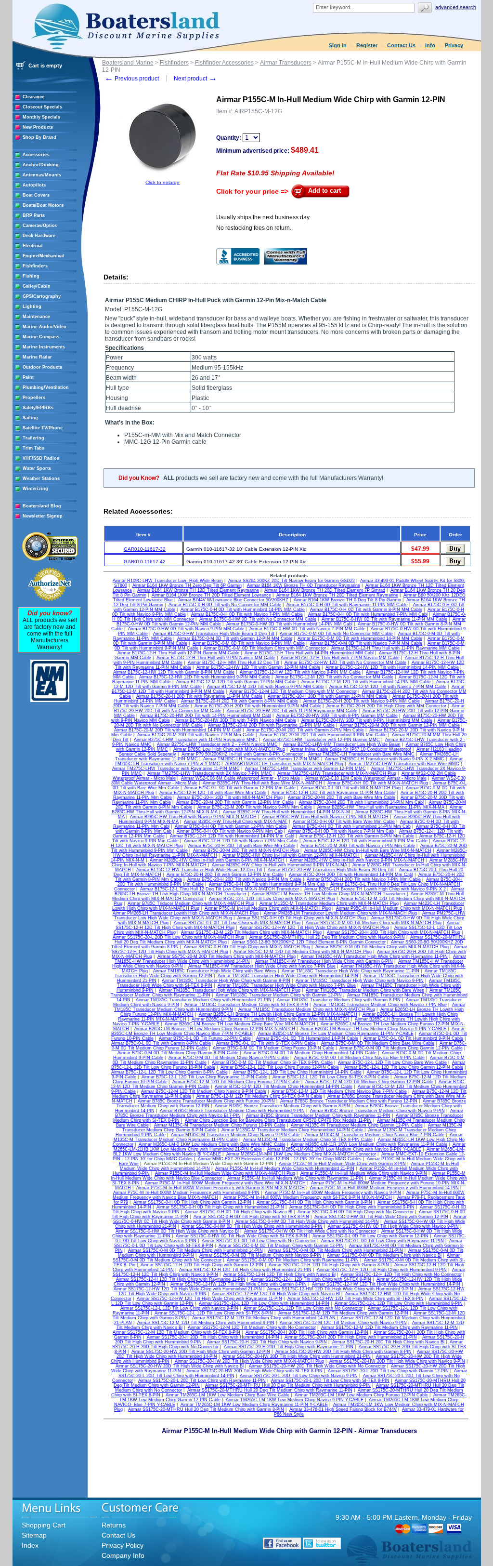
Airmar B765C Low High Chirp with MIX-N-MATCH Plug (229, 749)
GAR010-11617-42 (145, 561)
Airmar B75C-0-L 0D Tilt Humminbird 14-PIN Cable (307, 1038)
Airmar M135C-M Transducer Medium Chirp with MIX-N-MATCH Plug (329, 903)
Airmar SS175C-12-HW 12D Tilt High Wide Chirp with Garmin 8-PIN (238, 1284)
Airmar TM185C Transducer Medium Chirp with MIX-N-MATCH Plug (306, 1009)
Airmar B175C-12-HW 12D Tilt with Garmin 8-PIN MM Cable (173, 672)
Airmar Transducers (285, 62)
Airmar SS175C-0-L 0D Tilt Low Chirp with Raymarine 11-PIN (382, 1240)
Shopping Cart (43, 1525)
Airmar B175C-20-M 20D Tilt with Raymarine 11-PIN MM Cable (271, 725)
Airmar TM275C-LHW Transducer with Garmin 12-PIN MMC (305, 768)
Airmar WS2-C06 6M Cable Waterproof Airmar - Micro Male (240, 778)
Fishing (31, 276)
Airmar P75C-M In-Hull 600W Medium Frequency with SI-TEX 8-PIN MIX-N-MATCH (307, 1197)
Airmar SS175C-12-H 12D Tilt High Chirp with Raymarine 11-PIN (181, 1279)
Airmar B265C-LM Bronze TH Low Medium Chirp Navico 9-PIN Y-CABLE (373, 1028)
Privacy (454, 45)
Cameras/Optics (40, 225)
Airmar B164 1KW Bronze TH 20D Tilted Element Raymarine (337, 595)
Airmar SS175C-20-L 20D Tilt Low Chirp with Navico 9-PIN (299, 1375)
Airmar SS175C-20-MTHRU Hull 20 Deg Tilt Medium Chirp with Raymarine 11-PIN (269, 1390)
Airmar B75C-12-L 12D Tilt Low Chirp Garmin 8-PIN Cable (169, 1072)
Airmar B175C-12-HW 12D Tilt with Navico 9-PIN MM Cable (300, 672)
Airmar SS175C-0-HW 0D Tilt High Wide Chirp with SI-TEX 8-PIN (241, 1236)
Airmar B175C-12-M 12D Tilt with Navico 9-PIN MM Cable (265, 686)
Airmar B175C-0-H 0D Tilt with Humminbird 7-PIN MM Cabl (368, 614)
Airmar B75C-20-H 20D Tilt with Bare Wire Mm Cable (241, 845)
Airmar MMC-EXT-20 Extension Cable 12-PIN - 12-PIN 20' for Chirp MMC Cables (280, 1158)
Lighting (32, 306)
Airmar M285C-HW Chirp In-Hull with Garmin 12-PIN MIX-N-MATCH (291, 855)
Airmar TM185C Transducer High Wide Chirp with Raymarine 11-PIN (350, 971)
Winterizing (35, 488)
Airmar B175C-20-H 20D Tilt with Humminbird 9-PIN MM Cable (258, 705)
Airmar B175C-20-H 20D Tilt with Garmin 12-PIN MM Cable (327, 696)
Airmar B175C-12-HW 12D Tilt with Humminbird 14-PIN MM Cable (392, 667)
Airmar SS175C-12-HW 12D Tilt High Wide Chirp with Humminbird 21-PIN (188, 1289)
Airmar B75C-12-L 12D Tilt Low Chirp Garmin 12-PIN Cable (403, 1067)
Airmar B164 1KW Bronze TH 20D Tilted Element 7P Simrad (324, 590)
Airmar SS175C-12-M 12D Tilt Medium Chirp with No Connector (252, 1327)
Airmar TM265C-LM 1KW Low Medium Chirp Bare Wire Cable (227, 1395)
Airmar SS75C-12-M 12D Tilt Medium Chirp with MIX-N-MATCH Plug (303, 951)
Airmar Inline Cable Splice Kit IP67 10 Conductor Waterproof (350, 749)
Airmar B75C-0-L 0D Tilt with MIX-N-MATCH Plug (351, 787)
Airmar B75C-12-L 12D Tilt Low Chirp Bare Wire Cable (392, 1062)
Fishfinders (35, 266)
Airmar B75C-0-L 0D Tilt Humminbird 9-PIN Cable (413, 1038)
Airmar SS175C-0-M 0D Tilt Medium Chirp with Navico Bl (384, 1255)
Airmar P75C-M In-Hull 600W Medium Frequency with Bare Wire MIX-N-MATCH (225, 1183)
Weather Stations (41, 478)
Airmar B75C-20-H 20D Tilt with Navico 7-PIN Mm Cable (364, 879)
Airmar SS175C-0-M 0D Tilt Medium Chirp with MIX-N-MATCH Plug (373, 922)
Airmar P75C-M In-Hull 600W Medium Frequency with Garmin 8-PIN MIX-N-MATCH (220, 1187)
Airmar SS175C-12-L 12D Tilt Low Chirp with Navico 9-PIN (179, 1308)
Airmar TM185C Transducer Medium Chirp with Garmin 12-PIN (279, 995)
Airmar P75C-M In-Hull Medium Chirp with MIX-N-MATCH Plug (268, 908)
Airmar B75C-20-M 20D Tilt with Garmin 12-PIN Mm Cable (235, 802)
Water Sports (37, 468)
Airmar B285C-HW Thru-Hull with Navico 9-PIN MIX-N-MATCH (193, 816)
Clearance (33, 96)
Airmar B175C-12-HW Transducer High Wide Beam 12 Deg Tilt (199, 869)
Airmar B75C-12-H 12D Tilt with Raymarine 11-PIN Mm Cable (333, 792)
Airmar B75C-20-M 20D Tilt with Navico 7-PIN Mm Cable (357, 845)
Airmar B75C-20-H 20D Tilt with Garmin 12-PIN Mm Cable (225, 874)
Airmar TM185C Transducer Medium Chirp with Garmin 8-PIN (339, 999)
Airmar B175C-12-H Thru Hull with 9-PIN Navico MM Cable (215, 657)
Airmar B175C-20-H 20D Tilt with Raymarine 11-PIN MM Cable (199, 696)
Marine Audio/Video (44, 326)
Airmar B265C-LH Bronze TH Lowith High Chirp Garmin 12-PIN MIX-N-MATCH (278, 1014)
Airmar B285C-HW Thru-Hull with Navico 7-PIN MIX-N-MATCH (325, 816)
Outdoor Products (42, 367)
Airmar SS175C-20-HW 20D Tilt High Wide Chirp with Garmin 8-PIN (343, 1351)
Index (30, 1545)
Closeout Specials (42, 107)
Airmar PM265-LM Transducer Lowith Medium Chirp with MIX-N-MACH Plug (340, 913)
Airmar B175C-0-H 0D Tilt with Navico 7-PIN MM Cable (247, 614)
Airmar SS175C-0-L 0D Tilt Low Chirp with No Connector (259, 1240)
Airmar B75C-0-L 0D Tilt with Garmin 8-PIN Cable (161, 1043)
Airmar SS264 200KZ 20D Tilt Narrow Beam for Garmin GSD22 (291, 580)
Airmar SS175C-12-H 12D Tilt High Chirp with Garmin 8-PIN (329, 1264)
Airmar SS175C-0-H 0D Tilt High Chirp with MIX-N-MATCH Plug (301, 918)
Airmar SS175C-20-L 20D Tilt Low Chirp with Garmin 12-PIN (388, 1370)
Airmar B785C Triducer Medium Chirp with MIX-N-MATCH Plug (191, 903)
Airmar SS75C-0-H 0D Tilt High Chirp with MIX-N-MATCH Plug (247, 946)
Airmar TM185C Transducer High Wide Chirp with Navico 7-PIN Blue (287, 985)
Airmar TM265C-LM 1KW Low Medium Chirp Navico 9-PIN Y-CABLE (294, 1399)
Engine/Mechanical (43, 255)
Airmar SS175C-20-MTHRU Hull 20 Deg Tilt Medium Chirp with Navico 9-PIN (327, 937)
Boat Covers (36, 195)
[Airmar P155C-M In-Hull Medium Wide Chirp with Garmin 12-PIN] (162, 178)
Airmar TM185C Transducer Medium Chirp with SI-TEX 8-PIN (246, 1004)
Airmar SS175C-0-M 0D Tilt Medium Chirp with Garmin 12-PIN (281, 1245)
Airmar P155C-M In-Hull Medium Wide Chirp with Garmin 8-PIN (342, 1163)
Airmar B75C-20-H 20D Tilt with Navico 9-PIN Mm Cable (244, 879)
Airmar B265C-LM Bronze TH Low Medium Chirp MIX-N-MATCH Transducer (328, 893)
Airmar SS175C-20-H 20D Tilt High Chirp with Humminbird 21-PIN (351, 1337)
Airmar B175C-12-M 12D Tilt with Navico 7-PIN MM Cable (387, 686)
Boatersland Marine (128, 62)
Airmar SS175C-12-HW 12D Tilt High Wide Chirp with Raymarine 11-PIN (209, 1298)
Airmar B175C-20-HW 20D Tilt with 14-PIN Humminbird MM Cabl (205, 715)
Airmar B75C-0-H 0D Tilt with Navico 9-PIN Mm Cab (230, 831)
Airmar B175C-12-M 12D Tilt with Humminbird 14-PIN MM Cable (366, 681)
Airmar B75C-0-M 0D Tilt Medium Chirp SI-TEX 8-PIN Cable (272, 1062)
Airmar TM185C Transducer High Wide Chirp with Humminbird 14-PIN (288, 975)
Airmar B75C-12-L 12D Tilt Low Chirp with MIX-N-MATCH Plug (272, 898)
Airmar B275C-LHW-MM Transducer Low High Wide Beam (342, 744)
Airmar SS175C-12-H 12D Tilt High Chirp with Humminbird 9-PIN (382, 1269)
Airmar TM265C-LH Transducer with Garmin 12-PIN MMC (261, 758)
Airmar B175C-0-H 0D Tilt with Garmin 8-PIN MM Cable (366, 609)
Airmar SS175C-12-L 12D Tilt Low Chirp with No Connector (303, 1308)
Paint (28, 377)
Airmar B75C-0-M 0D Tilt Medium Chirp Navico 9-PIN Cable (229, 1057)
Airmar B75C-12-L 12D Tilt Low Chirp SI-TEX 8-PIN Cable (330, 1077)
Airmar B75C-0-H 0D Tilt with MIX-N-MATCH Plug (377, 783)
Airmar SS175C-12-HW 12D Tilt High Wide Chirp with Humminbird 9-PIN (340, 1289)
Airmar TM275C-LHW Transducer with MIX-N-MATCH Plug (336, 773)
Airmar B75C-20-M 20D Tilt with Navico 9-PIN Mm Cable (254, 807)
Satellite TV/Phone (43, 427)
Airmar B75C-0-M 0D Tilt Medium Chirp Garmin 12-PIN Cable (401, 1048)
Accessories (36, 154)
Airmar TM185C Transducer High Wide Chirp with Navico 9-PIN (360, 980)
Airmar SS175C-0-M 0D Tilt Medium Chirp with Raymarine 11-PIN (293, 1260)
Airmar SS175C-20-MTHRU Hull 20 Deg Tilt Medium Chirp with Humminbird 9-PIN (288, 1385)
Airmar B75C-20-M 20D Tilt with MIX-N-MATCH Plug (246, 850)
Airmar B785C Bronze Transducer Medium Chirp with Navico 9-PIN (377, 1110)
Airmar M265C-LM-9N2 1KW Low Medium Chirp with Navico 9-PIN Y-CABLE (344, 1149)
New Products (38, 127)
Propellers (34, 397)
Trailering (33, 438)
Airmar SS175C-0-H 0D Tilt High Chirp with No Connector (356, 1211)
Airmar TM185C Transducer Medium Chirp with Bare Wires (365, 990)
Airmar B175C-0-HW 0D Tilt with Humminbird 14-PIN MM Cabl (289, 624)
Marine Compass (41, 336)
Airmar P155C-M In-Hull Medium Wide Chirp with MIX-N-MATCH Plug (225, 1173)
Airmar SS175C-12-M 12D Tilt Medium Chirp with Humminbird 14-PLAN (264, 1317)
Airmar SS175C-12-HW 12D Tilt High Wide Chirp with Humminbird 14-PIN (386, 1284)
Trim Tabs (33, 448)
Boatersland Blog (42, 506)
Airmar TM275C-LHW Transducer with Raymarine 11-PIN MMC (176, 768)
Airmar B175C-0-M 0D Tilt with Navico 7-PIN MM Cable (366, 643)
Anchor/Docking (41, 164)
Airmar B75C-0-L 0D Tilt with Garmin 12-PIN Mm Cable (240, 787)
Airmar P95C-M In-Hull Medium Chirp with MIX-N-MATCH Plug (399, 908)
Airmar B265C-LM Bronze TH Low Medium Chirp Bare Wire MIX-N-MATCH (240, 1024)
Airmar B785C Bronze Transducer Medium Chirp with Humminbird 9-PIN (232, 1110)
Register (366, 45)
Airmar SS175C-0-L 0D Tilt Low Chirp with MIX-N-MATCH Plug (237, 922)
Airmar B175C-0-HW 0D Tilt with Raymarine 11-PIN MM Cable (384, 619)
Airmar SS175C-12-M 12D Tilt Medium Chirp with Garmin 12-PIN (343, 1313)
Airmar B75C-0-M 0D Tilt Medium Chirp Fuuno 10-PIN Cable (273, 1048)
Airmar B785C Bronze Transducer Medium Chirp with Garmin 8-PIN (282, 1105)
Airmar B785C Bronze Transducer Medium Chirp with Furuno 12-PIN (348, 1101)
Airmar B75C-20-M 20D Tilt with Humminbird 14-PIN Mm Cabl (361, 802)
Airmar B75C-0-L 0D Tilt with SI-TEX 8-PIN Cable (266, 1043)
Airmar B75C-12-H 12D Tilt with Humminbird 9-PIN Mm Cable (365, 840)
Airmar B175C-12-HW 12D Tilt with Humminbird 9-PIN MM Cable (204, 677)
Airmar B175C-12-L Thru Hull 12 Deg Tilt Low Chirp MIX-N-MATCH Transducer (219, 889)
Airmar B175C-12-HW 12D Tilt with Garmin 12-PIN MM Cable (258, 667)
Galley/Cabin (37, 286)
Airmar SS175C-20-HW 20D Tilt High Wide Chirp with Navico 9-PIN (397, 1361)
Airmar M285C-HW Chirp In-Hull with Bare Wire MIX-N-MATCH (367, 850)
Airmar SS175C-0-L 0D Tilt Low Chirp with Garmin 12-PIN (370, 1236)
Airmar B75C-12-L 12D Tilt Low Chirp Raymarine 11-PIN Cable (204, 1077)
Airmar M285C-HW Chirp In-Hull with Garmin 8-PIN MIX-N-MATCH (217, 860)
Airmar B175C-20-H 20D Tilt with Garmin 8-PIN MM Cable (239, 701)
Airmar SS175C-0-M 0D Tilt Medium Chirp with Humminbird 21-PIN (335, 1250)
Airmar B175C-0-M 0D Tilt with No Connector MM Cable (336, 633)
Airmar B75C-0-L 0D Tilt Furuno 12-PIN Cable (205, 1038)
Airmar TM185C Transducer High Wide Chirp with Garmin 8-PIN (226, 980)
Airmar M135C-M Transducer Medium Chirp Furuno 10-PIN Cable (219, 1125)
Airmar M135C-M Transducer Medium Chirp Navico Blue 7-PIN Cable (374, 1134)
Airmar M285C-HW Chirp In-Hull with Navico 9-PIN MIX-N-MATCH (357, 860)
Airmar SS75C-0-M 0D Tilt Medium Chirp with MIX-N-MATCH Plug (382, 946)
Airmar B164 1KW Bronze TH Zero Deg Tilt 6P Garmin (187, 585)
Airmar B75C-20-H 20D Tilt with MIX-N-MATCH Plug (230, 797)
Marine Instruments (44, 347)
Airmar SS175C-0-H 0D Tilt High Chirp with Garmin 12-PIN (192, 1202)
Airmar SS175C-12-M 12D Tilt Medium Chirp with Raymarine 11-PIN (389, 1327)
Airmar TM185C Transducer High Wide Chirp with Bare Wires (214, 971)
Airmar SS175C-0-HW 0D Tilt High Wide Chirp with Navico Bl (177, 1231)
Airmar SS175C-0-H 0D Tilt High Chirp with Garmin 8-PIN (314, 1202)
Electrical (33, 245)
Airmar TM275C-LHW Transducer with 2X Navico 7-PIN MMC (209, 773)
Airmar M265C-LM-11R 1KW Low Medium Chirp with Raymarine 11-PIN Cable (369, 1144)
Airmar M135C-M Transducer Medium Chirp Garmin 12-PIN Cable (357, 1125)
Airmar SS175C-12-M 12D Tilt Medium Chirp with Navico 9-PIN (343, 1322)
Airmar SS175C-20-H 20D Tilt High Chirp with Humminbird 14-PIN (213, 1337)
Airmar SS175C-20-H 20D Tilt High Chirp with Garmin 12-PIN (307, 1332)
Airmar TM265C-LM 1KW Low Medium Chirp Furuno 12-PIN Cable (361, 1395)
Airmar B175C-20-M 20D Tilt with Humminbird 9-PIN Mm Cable (323, 734)
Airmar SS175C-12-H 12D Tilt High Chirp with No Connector (401, 1274)
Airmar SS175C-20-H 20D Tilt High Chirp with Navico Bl (388, 1342)
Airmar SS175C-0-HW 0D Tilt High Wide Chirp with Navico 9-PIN (393, 1226)
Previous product (131, 78)
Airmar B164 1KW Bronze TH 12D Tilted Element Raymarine (198, 590)
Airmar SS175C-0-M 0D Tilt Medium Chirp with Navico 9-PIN (260, 1255)
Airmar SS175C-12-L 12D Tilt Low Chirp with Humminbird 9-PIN (399, 1303)
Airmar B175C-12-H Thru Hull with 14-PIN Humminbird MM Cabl (309, 652)
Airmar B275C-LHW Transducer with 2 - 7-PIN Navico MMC (217, 744)
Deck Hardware (39, 235)
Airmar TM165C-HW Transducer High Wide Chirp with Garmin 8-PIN (324, 961)
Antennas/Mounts (42, 175)
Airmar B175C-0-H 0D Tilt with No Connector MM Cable (225, 604)
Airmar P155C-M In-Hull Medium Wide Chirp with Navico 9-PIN (363, 1173)
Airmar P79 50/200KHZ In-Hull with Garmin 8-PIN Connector (242, 754)
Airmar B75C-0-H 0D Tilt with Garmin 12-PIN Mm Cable (231, 826)
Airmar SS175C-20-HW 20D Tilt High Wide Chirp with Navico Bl (180, 1366)
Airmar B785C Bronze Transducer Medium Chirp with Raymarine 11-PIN (318, 1115)
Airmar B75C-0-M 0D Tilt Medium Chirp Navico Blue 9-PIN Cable (359, 1057)
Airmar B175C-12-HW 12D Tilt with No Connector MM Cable (345, 662)
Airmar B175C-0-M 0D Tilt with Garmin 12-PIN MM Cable (234, 638)
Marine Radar (37, 357)
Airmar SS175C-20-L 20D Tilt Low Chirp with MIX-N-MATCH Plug (178, 937)
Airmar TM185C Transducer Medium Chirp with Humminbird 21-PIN (204, 999)
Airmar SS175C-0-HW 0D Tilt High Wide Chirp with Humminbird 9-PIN (252, 1226)
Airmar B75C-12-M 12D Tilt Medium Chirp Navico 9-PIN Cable (203, 1091)
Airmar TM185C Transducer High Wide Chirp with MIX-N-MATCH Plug (229, 990)
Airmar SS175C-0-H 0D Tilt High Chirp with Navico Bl (238, 1211)
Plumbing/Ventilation (46, 387)
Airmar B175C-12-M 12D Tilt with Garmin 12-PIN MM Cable (236, 681)
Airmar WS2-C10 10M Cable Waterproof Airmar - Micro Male (366, 778)
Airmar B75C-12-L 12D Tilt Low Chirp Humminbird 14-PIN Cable (297, 1072)
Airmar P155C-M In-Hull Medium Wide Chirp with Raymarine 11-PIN (295, 1178)
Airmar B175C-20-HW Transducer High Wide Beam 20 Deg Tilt (331, 869)
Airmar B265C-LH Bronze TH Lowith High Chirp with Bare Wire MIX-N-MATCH (271, 1019)
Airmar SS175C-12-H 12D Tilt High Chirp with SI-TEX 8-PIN (311, 1279)
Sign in (338, 45)
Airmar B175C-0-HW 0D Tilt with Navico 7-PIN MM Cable (307, 628)
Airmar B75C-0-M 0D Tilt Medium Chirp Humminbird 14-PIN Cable (310, 1052)
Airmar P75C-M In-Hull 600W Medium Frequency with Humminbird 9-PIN (186, 1192)
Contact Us (401, 45)
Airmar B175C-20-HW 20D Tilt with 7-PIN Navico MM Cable (235, 720)
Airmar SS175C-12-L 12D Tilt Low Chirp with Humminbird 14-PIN (264, 1303)
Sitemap (34, 1535)
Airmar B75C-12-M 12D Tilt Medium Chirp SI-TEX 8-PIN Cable (259, 1096)
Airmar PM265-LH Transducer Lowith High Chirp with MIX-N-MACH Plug (186, 913)
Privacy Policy (122, 1545)
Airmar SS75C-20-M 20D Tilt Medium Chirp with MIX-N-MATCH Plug (226, 956)
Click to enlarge (162, 182)
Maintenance (36, 316)
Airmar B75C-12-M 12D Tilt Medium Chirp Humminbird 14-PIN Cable (283, 1086)
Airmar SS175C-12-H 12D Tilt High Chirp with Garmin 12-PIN (202, 1264)
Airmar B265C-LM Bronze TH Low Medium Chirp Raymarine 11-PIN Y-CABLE (336, 1033)
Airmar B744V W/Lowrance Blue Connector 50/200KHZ (233, 599)
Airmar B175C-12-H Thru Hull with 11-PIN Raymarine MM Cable (395, 648)
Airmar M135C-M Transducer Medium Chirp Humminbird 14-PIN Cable (292, 1130)
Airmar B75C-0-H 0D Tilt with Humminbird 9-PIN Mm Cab (267, 884)
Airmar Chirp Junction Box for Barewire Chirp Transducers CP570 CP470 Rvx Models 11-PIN (278, 1120)
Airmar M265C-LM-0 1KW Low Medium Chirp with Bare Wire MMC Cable (212, 1144)
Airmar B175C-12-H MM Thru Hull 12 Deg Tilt (233, 662)
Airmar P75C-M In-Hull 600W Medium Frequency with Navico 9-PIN (333, 1192)
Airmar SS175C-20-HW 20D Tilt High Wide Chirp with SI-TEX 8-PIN (254, 1370)
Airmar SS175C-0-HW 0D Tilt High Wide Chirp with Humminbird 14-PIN (307, 1221)
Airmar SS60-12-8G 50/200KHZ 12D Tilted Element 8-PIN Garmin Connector (309, 942)
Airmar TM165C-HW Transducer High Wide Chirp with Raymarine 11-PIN (374, 956)
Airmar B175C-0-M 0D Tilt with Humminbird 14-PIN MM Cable (360, 638)
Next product (195, 78)
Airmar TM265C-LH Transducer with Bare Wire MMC (361, 754)
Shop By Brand (39, 137)
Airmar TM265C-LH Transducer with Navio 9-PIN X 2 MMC (384, 758)
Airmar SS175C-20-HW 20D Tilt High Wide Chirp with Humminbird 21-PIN (296, 1356)
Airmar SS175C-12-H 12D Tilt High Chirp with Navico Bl (279, 1274)
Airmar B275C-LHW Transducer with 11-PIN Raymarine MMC (196, 739)
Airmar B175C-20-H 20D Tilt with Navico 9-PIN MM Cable (361, 701)
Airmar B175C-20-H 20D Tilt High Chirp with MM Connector (386, 705)
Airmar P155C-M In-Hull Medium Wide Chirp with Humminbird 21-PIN (284, 1168)
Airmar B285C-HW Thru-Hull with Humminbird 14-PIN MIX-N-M (286, 812)
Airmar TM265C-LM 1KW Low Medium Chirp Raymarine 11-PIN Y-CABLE (254, 1404)
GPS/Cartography (42, 296)
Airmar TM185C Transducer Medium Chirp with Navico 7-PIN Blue (380, 1004)
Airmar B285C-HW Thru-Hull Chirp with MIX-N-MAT (235, 821)
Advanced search (455, 7)
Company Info (123, 1555)
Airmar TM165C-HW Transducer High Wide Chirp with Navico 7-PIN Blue (262, 966)
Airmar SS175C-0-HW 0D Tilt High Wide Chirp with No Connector (310, 1231)
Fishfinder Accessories (224, 62)
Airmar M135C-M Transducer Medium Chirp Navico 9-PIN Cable (235, 1134)
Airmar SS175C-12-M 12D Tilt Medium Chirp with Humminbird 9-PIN (205, 1322)
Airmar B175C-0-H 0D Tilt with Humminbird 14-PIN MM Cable (243, 609)
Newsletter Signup (43, 516)
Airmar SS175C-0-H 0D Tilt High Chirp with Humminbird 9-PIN (352, 1207)
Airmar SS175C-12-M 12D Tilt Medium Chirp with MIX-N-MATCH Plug (251, 932)
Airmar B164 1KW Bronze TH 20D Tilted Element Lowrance (211, 595)
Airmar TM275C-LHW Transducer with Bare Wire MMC (404, 763)
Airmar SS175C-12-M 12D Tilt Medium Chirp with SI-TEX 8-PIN (176, 1332)
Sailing (30, 417)
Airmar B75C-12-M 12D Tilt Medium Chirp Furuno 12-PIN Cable (236, 1081)
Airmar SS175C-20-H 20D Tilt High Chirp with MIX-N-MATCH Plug (393, 932)
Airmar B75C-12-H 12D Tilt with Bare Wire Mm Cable (212, 792)
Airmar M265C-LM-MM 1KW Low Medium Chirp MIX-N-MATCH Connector (301, 1154)
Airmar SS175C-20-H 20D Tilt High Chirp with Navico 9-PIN (267, 1342)
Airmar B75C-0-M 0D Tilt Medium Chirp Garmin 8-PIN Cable (177, 1052)
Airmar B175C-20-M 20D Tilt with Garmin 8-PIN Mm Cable (305, 730)
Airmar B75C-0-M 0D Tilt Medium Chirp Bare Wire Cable (377, 1043)
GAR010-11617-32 (145, 549)
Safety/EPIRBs (38, 407)
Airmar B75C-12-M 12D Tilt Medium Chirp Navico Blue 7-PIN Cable (339, 1091)
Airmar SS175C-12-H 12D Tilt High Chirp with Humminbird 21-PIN (245, 1269)
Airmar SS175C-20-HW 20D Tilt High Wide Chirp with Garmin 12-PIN (200, 1351)
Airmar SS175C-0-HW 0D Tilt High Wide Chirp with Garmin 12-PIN (381, 1216)
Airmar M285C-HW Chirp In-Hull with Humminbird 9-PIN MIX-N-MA (279, 865)
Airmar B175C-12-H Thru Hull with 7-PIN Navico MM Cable (340, 657)
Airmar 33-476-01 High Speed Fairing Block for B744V (343, 1409)
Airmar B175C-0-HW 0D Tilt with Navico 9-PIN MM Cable (186, 628)
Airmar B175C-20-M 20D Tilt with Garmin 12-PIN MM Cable (400, 725)
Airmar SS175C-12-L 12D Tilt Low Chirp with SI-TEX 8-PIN (214, 1313)
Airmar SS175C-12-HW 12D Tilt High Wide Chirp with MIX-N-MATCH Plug (314, 927)
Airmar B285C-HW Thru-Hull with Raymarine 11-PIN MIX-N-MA (380, 807)
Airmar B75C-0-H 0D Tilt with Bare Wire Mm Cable (344, 821)
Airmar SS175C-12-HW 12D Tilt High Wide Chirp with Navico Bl (276, 1293)
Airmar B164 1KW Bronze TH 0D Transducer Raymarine (303, 585)
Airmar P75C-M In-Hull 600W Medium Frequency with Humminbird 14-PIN (384, 1187)
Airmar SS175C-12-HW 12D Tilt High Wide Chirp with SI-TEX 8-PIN (355, 1298)
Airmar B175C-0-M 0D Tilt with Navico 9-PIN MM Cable (249, 643)
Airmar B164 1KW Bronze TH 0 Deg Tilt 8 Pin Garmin (347, 599)
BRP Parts (34, 215)
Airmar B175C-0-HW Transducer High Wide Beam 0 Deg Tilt (213, 633)
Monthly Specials (41, 117)
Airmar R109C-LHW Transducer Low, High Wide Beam (168, 580)
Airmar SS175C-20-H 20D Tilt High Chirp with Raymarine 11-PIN (288, 1346)
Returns (114, 1525)
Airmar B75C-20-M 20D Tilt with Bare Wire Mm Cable (341, 797)
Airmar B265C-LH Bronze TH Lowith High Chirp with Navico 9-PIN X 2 (375, 889)
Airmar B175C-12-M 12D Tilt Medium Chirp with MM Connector (293, 691)
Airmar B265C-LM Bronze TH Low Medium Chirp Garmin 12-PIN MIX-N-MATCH (214, 1028)
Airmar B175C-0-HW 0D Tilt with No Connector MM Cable (257, 619)
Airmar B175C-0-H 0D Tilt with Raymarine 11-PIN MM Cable (347, 604)
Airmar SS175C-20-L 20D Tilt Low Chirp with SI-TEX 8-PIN (330, 1380)
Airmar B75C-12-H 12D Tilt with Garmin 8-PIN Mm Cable (356, 836)
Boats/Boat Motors (43, 205)
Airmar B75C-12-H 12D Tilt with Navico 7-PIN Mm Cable (241, 840)
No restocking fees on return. (253, 228)
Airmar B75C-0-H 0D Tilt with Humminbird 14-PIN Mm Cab (351, 826)
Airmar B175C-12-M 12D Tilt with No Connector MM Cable (334, 677)
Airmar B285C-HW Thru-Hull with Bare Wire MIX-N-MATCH (262, 783)
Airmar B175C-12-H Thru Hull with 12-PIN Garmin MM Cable (178, 652)
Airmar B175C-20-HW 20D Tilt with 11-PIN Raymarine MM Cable (292, 710)
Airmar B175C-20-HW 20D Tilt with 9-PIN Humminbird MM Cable (366, 720)
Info (430, 45)
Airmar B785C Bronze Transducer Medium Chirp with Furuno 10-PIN (206, 1101)
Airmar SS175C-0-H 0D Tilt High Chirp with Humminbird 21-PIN (220, 1207)
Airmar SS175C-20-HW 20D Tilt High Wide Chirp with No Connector (317, 1366)
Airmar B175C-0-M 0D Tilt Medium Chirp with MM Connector (265, 648)
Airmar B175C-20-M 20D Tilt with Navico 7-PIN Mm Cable (195, 734)
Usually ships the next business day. (263, 217)
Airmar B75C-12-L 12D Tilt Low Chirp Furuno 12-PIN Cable (280, 1067)
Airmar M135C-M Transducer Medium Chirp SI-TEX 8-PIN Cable (308, 1139)
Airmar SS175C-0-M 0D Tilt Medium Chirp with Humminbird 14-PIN (195, 1250)
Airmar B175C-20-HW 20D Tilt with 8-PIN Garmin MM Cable (337, 715)
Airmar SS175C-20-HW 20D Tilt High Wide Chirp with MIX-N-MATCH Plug (249, 1361)
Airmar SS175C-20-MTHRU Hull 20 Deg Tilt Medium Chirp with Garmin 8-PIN (206, 1409)
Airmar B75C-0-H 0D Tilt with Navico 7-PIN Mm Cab (341, 831)
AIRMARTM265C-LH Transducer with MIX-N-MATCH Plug (284, 763)
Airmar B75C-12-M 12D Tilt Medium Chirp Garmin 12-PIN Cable (369, 1081)
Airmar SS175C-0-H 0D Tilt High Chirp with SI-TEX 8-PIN (251, 1216)
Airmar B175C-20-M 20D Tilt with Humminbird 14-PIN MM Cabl (177, 730)
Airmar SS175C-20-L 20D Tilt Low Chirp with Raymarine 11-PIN (202, 1380)
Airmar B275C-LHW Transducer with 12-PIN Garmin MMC (321, 739)
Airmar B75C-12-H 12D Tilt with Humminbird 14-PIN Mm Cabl (232, 836)
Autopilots (34, 185)
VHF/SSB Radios (41, 458)
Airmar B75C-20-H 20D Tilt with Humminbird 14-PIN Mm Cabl (351, 874)
